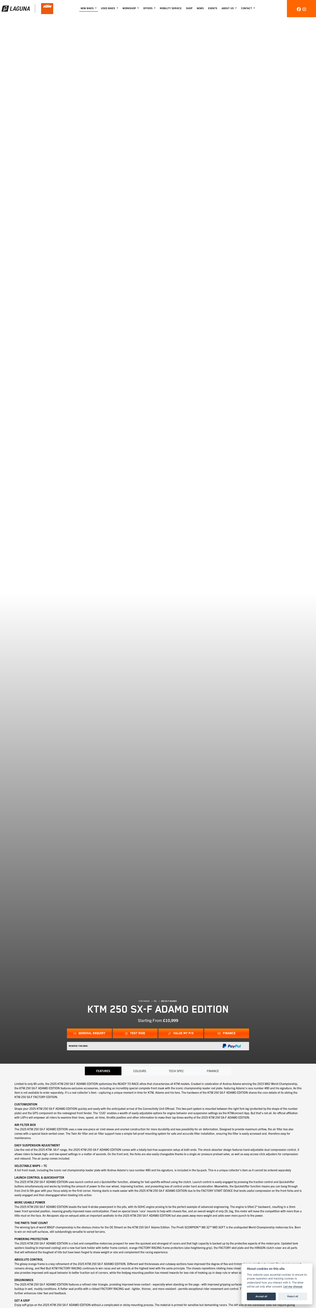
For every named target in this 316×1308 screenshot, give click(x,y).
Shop (189, 8)
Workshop (130, 8)
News (200, 8)
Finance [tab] (213, 1071)
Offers (148, 8)
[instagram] (304, 9)
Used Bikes (108, 8)
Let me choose (292, 1286)
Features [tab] (103, 1071)
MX (155, 1001)
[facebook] (299, 9)
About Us (228, 8)
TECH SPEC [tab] (176, 1071)
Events (212, 8)
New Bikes (87, 8)
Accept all (261, 1296)
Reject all (292, 1296)
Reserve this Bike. (78, 1046)
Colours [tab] (139, 1071)
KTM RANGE (144, 1001)
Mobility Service (171, 8)
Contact (247, 8)
